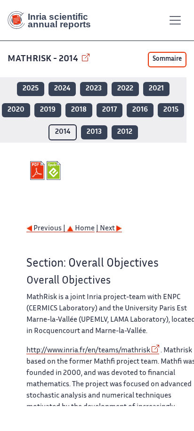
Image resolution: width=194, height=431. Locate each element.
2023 (94, 89)
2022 (125, 89)
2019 (48, 110)
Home (84, 229)
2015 (170, 110)
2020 (16, 110)
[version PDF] (38, 170)
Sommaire (167, 59)
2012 (124, 132)
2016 (140, 110)
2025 (31, 89)
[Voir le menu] (175, 20)
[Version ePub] (55, 170)
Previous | (49, 229)
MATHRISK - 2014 (44, 59)
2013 (94, 132)
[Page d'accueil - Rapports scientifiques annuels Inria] (53, 20)
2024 (62, 89)
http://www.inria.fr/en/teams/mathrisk (88, 351)
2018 (79, 110)
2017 (109, 110)
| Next (106, 229)
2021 (156, 89)
